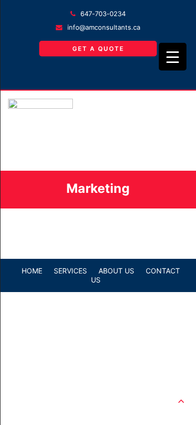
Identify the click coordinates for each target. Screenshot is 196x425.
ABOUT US (116, 270)
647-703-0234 (103, 14)
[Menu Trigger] (172, 56)
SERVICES (70, 270)
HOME (32, 270)
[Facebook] (98, 73)
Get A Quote (98, 48)
